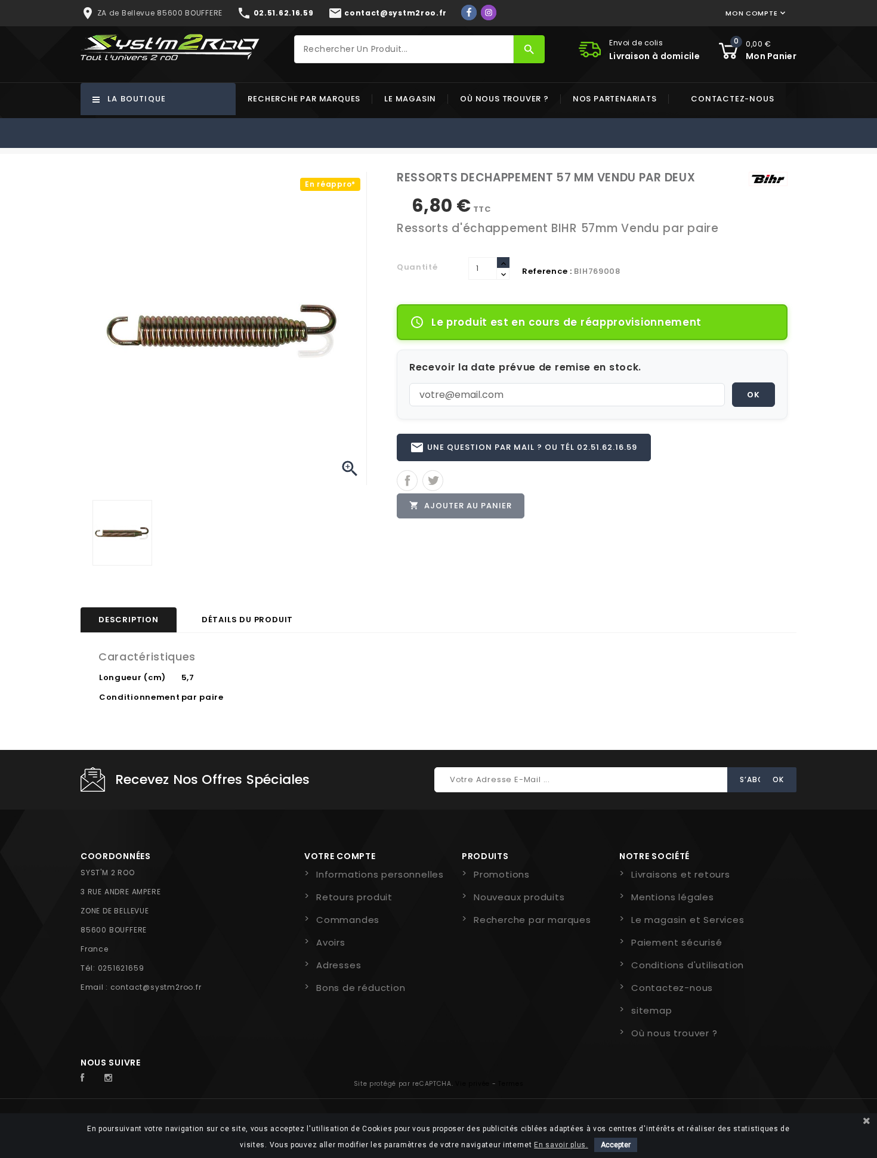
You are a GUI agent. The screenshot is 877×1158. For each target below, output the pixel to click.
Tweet (433, 480)
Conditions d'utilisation (687, 965)
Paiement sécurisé (676, 942)
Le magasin (410, 98)
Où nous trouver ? (504, 98)
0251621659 (121, 968)
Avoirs (330, 942)
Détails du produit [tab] (247, 619)
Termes (510, 1083)
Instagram (111, 1078)
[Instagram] (488, 12)
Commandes (347, 919)
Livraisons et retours (680, 874)
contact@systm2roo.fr (156, 987)
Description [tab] (128, 619)
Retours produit (354, 897)
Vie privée (472, 1083)
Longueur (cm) (132, 677)
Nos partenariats (615, 98)
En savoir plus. (561, 1145)
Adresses (338, 965)
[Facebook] (469, 12)
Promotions (502, 874)
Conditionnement (139, 697)
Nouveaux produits (519, 897)
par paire (202, 697)
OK (753, 394)
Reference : (547, 271)
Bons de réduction (361, 987)
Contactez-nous (732, 98)
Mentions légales (672, 897)
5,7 (187, 677)
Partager (407, 480)
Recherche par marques (304, 98)
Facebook (89, 1078)
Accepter (616, 1145)
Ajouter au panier (460, 505)
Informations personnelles (380, 874)
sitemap (651, 1010)
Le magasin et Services (688, 919)
